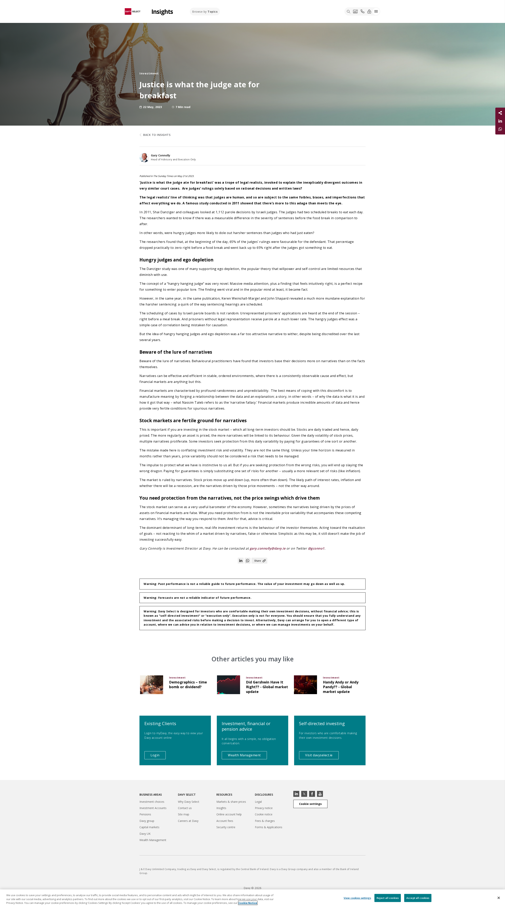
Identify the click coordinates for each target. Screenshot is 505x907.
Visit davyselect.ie (322, 756)
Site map (183, 814)
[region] (252, 898)
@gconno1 (316, 548)
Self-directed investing (322, 723)
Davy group (146, 821)
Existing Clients (160, 723)
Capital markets (149, 827)
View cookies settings (357, 897)
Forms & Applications (268, 827)
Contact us (185, 808)
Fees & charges (265, 821)
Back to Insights (156, 135)
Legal (258, 802)
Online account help (229, 814)
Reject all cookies (388, 897)
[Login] (369, 11)
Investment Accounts (152, 808)
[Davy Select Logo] (132, 11)
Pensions (145, 814)
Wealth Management (247, 756)
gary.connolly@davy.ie (268, 548)
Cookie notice (263, 814)
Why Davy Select (188, 802)
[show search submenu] (348, 11)
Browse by (205, 11)
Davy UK (145, 834)
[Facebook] (312, 794)
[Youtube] (320, 794)
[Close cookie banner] (498, 897)
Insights (221, 808)
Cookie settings (310, 804)
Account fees (224, 821)
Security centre (225, 827)
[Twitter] (304, 794)
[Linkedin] (296, 794)
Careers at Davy (188, 821)
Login (158, 756)
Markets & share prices (231, 802)
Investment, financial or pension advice (246, 726)
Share (257, 560)
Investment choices (151, 802)
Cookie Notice (247, 903)
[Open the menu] (376, 11)
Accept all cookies (417, 897)
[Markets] (355, 11)
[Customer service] (362, 11)
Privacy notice (264, 808)
